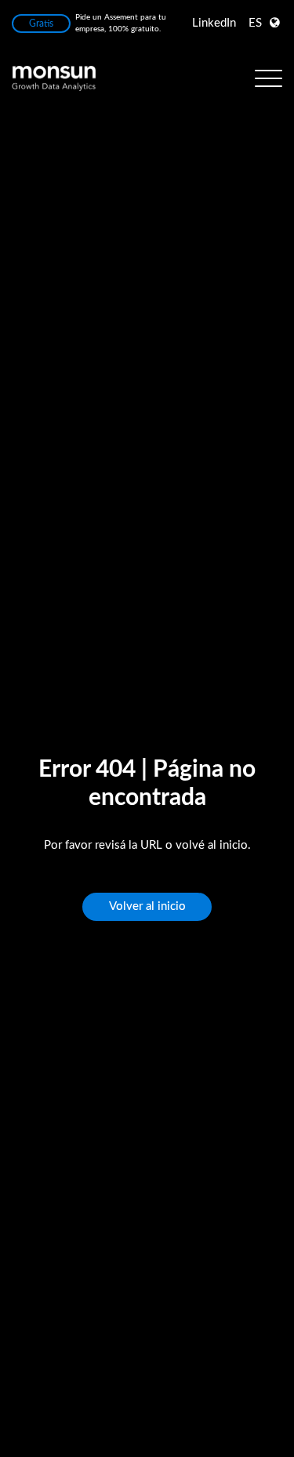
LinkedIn (214, 23)
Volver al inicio (147, 906)
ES (255, 23)
